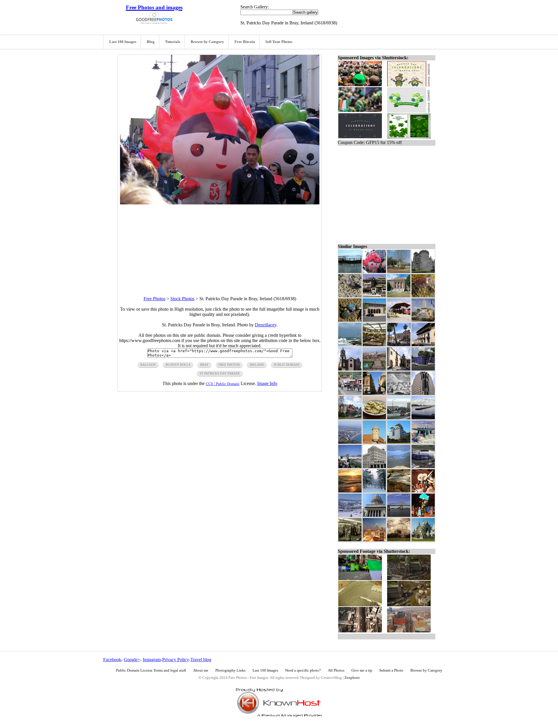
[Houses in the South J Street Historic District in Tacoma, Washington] (350, 417)
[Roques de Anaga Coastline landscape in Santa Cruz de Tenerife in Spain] (350, 344)
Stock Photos (182, 298)
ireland (257, 364)
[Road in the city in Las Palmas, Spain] (350, 466)
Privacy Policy (175, 659)
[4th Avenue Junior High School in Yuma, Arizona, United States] (398, 295)
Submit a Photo (391, 670)
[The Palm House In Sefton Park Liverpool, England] (398, 539)
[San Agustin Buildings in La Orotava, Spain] (398, 368)
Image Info (267, 383)
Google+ (132, 659)
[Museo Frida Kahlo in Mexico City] (423, 368)
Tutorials (172, 42)
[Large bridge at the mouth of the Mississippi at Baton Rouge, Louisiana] (398, 515)
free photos (229, 364)
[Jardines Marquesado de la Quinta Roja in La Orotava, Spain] (374, 368)
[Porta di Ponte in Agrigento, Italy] (374, 393)
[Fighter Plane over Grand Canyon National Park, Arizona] (423, 442)
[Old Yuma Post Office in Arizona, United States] (374, 320)
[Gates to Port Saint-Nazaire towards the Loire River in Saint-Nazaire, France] (350, 271)
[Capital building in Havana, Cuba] (374, 515)
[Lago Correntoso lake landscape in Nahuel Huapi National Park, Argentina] (398, 466)
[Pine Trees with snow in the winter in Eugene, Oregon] (374, 490)
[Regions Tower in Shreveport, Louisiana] (423, 393)
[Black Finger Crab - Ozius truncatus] (423, 295)
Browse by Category (207, 42)
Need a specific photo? (303, 670)
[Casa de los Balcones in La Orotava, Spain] (423, 344)
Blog (151, 42)
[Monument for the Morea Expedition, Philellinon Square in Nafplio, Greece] (423, 320)
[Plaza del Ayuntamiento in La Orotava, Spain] (398, 344)
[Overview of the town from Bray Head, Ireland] (350, 442)
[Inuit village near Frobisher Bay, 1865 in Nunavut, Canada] (398, 393)
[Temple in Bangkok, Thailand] (423, 539)
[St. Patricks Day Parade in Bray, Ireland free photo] (219, 202)
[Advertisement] (219, 245)
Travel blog (200, 659)
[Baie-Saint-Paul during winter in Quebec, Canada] (350, 515)
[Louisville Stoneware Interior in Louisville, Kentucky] (350, 539)
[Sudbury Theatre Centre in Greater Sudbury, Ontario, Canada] (398, 417)
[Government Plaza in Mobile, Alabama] (398, 442)
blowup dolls (178, 364)
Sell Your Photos (278, 42)
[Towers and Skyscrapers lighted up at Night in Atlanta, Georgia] (374, 539)
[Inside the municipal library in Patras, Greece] (374, 344)
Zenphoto (352, 678)
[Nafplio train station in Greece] (398, 320)
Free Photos (154, 298)
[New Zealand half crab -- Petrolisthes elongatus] (350, 320)
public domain (286, 364)
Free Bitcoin (245, 42)
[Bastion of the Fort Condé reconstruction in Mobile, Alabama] (374, 442)
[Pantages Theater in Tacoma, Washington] (374, 466)
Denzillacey (265, 324)
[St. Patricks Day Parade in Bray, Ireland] (374, 271)
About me (200, 670)
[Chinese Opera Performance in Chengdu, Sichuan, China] (423, 515)
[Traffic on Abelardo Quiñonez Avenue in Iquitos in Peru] (350, 393)
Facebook (112, 659)
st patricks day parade (220, 373)
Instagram (152, 659)
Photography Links (230, 670)
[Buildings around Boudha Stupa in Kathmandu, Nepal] (374, 295)
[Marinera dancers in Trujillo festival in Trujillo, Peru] (423, 490)
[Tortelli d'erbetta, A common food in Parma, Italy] (374, 417)
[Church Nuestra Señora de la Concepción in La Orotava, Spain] (350, 368)
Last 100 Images (122, 42)
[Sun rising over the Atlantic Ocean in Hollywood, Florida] (350, 490)
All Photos (336, 670)
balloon (148, 364)
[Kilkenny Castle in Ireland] (423, 271)
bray (204, 364)
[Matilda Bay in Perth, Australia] (423, 417)
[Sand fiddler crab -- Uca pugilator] (350, 295)
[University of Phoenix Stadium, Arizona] (423, 466)
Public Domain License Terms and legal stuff (151, 670)
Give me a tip (361, 670)
